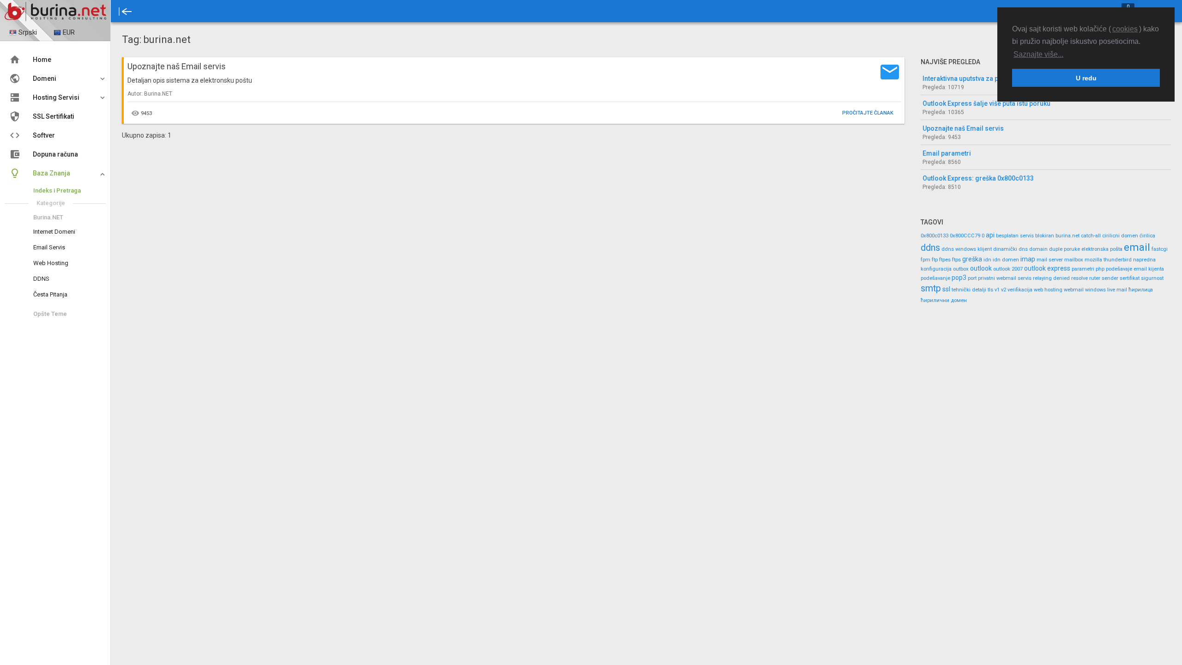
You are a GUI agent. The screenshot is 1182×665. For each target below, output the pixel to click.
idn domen (1006, 260)
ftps (956, 260)
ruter (1094, 278)
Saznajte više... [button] (1038, 54)
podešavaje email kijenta (1135, 269)
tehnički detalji (969, 290)
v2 (1003, 290)
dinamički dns (1010, 249)
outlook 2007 (1008, 269)
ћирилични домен (944, 300)
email (1137, 247)
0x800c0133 (934, 236)
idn (987, 260)
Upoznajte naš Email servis (963, 128)
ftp (935, 260)
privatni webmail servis (1004, 278)
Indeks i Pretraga (57, 190)
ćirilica (1147, 236)
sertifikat (1130, 278)
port (972, 278)
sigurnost (1152, 278)
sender (1110, 278)
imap (1027, 259)
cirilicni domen (1120, 236)
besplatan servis (1015, 236)
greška (972, 259)
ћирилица (1140, 290)
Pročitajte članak (867, 113)
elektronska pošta (1101, 249)
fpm (925, 260)
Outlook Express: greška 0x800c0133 (978, 178)
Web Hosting (50, 263)
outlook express (1047, 268)
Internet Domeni (54, 231)
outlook (981, 268)
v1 (997, 290)
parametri (1083, 269)
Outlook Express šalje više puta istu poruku (986, 103)
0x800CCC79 (965, 236)
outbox (961, 269)
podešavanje (935, 278)
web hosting (1048, 290)
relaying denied (1051, 278)
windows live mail (1106, 290)
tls (990, 290)
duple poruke (1064, 249)
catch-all (1091, 236)
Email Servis (49, 247)
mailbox (1073, 260)
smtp (931, 288)
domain (1038, 249)
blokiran (1044, 236)
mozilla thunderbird (1108, 260)
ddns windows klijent (966, 249)
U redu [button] (1086, 78)
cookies (1125, 29)
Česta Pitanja (50, 294)
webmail (1074, 290)
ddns (930, 247)
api (990, 235)
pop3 (959, 277)
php (1100, 269)
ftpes (945, 260)
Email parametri (947, 153)
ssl (946, 289)
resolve (1079, 278)
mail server (1050, 260)
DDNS (41, 278)
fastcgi (1160, 249)
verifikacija (1019, 290)
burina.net (1067, 236)
